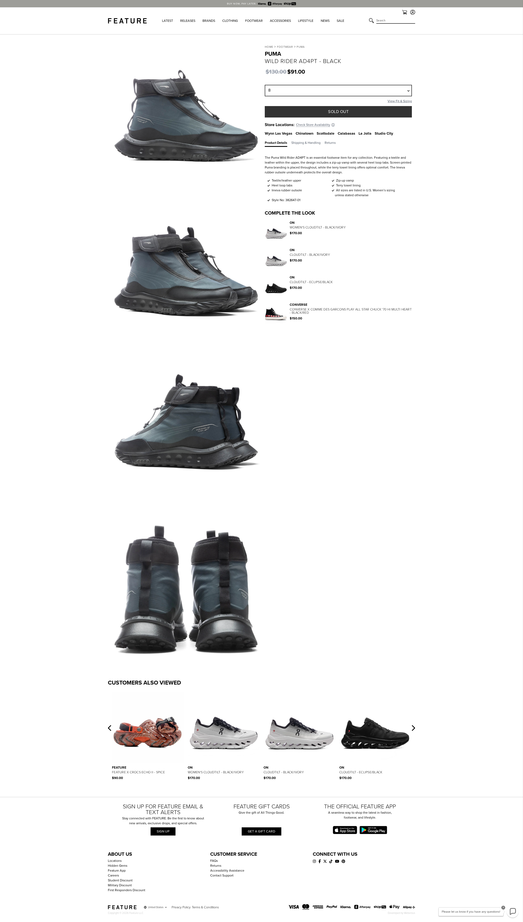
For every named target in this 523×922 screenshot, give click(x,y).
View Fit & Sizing (400, 101)
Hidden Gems (117, 866)
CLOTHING (230, 21)
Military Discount (120, 885)
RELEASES (187, 21)
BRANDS (208, 21)
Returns (215, 866)
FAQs (214, 861)
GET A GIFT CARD (261, 831)
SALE (340, 21)
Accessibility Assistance (227, 871)
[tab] (278, 143)
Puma (301, 47)
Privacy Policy (181, 907)
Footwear (285, 47)
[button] (109, 728)
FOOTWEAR (254, 21)
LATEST (167, 21)
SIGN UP (163, 831)
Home (269, 47)
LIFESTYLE (305, 21)
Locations (115, 861)
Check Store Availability (313, 125)
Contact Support (222, 875)
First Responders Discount (126, 890)
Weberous (409, 913)
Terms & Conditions (205, 907)
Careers (113, 875)
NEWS (325, 21)
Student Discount (120, 880)
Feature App (117, 871)
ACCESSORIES (280, 21)
